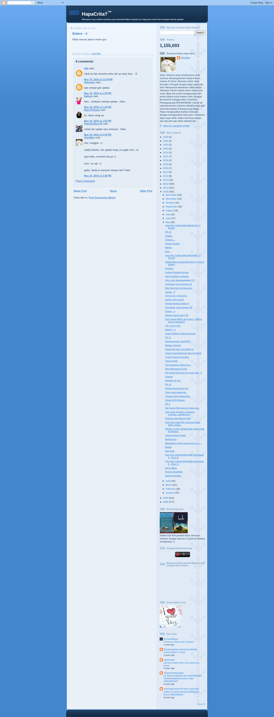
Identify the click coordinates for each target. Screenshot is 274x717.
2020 (166, 160)
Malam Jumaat (173, 345)
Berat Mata (171, 468)
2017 (166, 172)
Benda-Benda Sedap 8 (177, 303)
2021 (166, 156)
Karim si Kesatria (174, 299)
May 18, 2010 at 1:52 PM (97, 121)
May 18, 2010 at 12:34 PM (98, 79)
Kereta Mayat (171, 639)
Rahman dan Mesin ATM (178, 418)
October (170, 202)
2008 (166, 502)
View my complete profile (176, 126)
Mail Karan (171, 439)
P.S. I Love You (172, 326)
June (168, 218)
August (170, 210)
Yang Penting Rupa (174, 673)
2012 (166, 184)
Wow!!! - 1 (170, 329)
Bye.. (168, 251)
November (171, 199)
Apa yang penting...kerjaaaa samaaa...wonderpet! (180, 413)
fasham (88, 96)
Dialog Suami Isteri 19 (176, 315)
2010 (166, 191)
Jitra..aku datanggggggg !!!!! (180, 280)
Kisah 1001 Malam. (175, 400)
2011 (166, 188)
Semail (168, 376)
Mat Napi (169, 451)
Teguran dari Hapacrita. (177, 396)
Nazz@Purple (92, 110)
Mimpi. (168, 247)
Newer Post (80, 191)
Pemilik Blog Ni (93, 123)
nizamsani (169, 660)
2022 (166, 152)
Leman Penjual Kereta (177, 272)
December (171, 195)
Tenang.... (170, 240)
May (168, 222)
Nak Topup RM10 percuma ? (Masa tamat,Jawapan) (183, 320)
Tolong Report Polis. (175, 435)
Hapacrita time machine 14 (179, 349)
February (171, 489)
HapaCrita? (97, 14)
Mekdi (168, 447)
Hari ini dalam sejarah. (177, 276)
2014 (166, 176)
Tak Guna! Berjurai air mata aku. (182, 408)
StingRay (89, 137)
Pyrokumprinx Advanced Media (180, 649)
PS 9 (167, 404)
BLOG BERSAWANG (174, 694)
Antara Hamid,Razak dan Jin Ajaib (183, 353)
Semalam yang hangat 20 (178, 284)
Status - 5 (170, 292)
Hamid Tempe (172, 243)
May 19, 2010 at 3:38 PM (97, 175)
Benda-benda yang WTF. (178, 341)
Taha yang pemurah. (176, 392)
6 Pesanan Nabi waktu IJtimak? (179, 642)
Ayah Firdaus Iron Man (177, 357)
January (170, 492)
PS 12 (168, 232)
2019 (166, 164)
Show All (201, 704)
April (168, 481)
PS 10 (168, 384)
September (172, 206)
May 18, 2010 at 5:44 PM (97, 134)
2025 (166, 141)
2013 (166, 180)
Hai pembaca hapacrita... (178, 365)
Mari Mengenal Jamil (176, 369)
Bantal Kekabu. (173, 476)
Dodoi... (169, 236)
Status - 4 (79, 33)
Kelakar (169, 268)
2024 (166, 144)
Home (113, 191)
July (168, 214)
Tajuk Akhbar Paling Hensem (180, 333)
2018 (166, 168)
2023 (166, 148)
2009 (166, 498)
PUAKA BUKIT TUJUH (174, 652)
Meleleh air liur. (173, 380)
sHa (86, 68)
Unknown (89, 82)
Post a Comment (85, 181)
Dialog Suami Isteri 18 (176, 388)
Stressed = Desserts (176, 296)
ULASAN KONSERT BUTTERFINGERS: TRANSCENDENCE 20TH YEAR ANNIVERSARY (183, 678)
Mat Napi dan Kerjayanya (178, 288)
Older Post (146, 191)
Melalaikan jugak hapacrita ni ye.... (183, 443)
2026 (166, 137)
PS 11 (168, 337)
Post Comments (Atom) (102, 197)
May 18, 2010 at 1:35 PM (97, 93)
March (169, 485)
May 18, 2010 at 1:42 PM (97, 107)
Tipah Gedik (171, 361)
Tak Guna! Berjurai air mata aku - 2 (183, 373)
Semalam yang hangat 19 (178, 307)
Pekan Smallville (174, 472)
